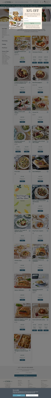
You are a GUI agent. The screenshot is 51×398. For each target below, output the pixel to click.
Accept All (19, 395)
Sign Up (32, 23)
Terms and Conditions (37, 27)
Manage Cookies (32, 395)
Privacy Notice (30, 27)
